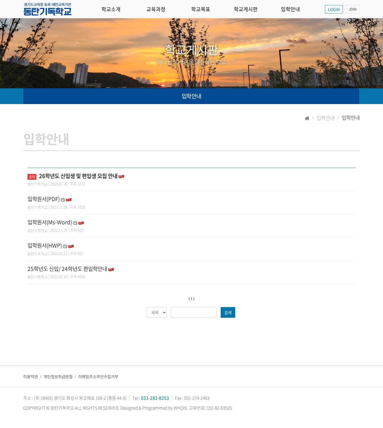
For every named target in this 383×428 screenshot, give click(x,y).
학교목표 (200, 9)
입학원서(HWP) (44, 245)
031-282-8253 (155, 398)
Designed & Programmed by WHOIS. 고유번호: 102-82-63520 (176, 408)
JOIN (353, 9)
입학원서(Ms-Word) (49, 222)
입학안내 (290, 9)
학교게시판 (246, 9)
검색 (228, 312)
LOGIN (334, 9)
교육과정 (155, 9)
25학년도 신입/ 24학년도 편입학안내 (67, 269)
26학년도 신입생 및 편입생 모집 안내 (78, 176)
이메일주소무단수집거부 (98, 376)
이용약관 (30, 376)
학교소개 (111, 9)
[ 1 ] (191, 299)
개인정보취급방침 (58, 376)
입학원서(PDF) (43, 199)
